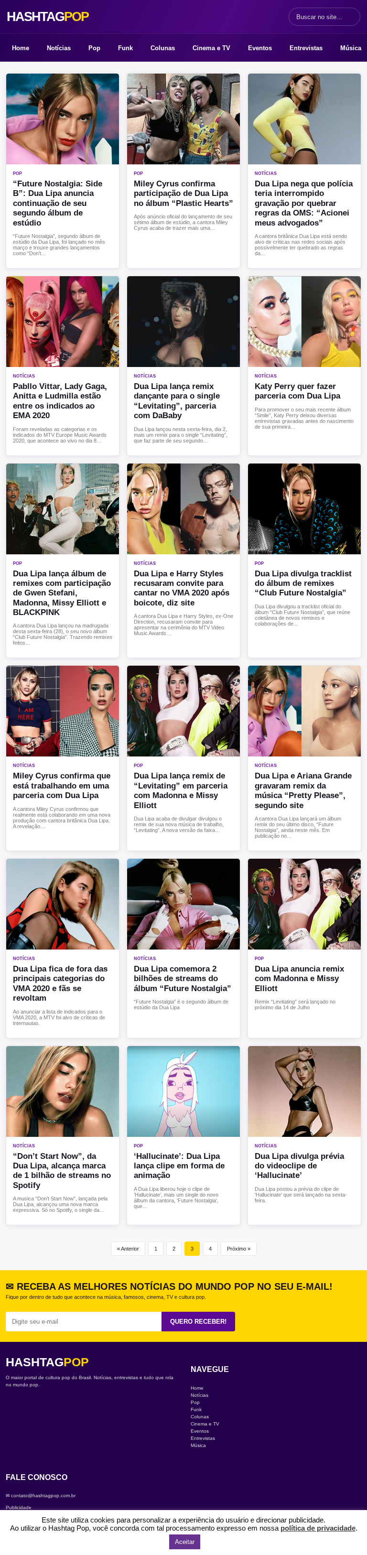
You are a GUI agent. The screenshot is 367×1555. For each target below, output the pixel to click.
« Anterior (128, 1249)
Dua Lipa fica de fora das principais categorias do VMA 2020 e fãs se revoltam (60, 983)
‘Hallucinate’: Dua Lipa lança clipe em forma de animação (179, 1166)
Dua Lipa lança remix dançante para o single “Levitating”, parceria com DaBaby (177, 401)
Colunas (163, 48)
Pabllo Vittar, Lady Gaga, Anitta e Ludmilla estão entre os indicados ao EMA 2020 (60, 401)
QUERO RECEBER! (198, 1321)
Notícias (59, 48)
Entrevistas (306, 48)
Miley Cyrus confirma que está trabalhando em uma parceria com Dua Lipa (61, 785)
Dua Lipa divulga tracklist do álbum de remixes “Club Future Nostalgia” (303, 583)
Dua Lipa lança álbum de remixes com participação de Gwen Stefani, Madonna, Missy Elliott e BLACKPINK (62, 593)
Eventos (260, 48)
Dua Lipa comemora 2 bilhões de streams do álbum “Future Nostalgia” (182, 978)
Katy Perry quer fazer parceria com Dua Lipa (297, 391)
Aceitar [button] (184, 1541)
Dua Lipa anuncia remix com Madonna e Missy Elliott (299, 978)
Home (20, 48)
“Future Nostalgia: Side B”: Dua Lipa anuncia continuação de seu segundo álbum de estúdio (57, 203)
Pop (94, 48)
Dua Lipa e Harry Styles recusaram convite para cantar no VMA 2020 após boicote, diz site (181, 588)
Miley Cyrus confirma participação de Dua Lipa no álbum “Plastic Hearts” (183, 193)
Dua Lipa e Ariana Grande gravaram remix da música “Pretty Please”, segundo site (303, 790)
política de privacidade (318, 1528)
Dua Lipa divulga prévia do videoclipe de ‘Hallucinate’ (299, 1166)
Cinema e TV (211, 48)
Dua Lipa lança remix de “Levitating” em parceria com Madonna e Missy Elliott (180, 790)
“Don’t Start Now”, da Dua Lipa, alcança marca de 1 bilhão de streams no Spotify (62, 1171)
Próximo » (238, 1249)
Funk (125, 48)
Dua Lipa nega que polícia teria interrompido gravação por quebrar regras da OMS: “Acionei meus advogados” (304, 203)
